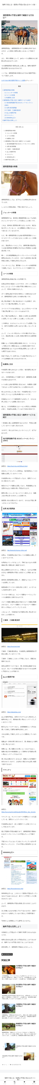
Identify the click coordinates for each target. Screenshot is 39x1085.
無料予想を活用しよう (9, 120)
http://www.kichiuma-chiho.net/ (17, 550)
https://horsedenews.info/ (15, 888)
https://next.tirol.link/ (13, 646)
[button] (35, 574)
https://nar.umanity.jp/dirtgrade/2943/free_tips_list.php (18, 812)
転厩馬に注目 (10, 97)
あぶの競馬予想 (10, 113)
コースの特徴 (10, 95)
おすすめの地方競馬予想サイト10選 (13, 80)
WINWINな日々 (10, 118)
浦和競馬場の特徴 (8, 90)
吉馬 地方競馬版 (11, 107)
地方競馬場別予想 (7, 954)
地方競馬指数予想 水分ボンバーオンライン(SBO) (21, 144)
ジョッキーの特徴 (11, 92)
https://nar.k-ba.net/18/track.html (17, 466)
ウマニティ (9, 115)
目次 (17, 127)
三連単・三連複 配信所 (13, 110)
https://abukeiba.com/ (14, 712)
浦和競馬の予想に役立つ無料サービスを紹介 (16, 100)
